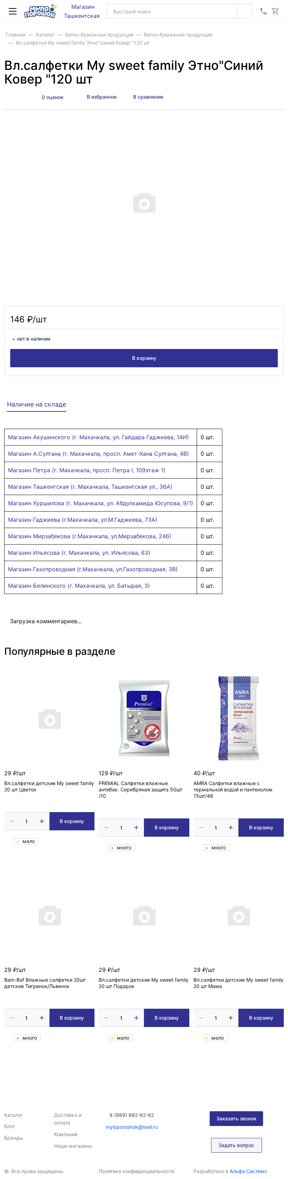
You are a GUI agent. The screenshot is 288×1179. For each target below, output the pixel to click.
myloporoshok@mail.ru (132, 1127)
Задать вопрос (236, 1145)
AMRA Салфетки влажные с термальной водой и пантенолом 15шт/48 (233, 789)
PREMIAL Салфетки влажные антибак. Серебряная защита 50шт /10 (140, 789)
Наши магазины (73, 1146)
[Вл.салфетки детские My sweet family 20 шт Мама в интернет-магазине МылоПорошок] (239, 915)
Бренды (13, 1138)
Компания (66, 1134)
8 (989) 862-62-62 (132, 1115)
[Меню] (12, 11)
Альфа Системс (248, 1171)
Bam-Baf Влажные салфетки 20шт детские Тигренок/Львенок (45, 983)
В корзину (144, 358)
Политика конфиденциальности (136, 1171)
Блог (9, 1126)
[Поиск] (244, 11)
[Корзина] (275, 11)
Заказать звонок (236, 1118)
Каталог (13, 1115)
